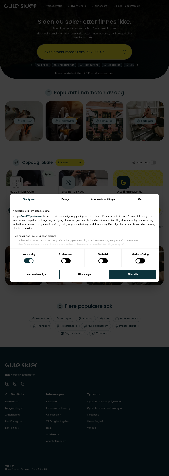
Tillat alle (133, 274)
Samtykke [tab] (28, 199)
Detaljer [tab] (65, 199)
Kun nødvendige (36, 274)
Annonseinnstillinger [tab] (103, 199)
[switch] (66, 260)
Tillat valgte (84, 274)
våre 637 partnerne (30, 216)
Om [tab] (140, 199)
